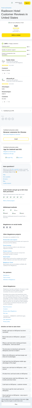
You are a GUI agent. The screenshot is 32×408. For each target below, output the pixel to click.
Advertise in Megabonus (9, 279)
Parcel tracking (7, 245)
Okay (16, 404)
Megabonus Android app (9, 151)
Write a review (16, 35)
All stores (5, 179)
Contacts (5, 309)
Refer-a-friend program (9, 200)
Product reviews (7, 251)
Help (4, 174)
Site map (5, 313)
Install (16, 139)
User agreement (7, 319)
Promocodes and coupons (10, 239)
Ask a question (15, 169)
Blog (4, 181)
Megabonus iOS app (8, 153)
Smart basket (6, 256)
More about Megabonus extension (11, 134)
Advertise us (6, 275)
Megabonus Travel (8, 262)
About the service (7, 306)
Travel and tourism (6, 7)
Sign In (27, 3)
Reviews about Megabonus (10, 311)
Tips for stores (6, 277)
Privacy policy (6, 321)
